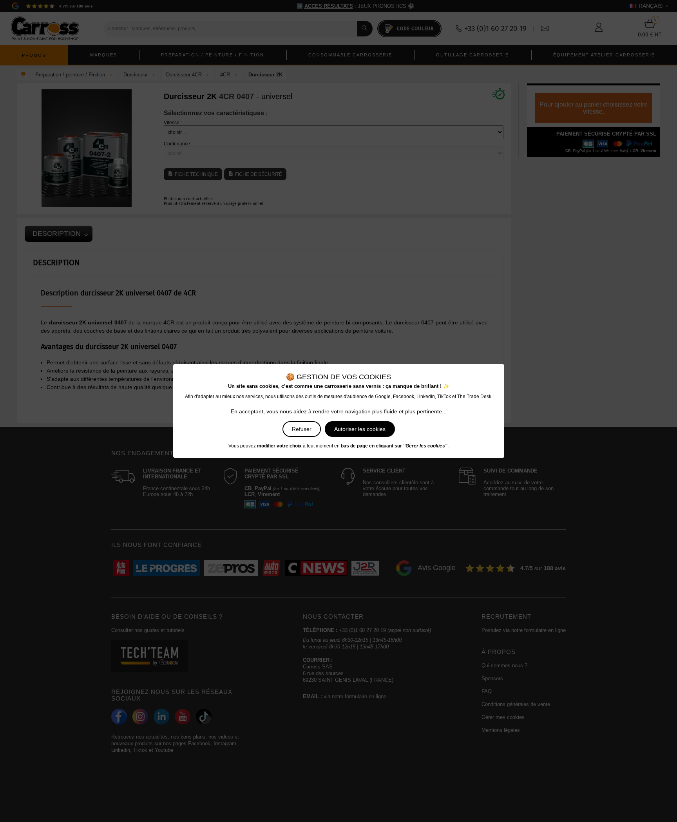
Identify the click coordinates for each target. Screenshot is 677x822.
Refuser (301, 429)
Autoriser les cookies (360, 429)
